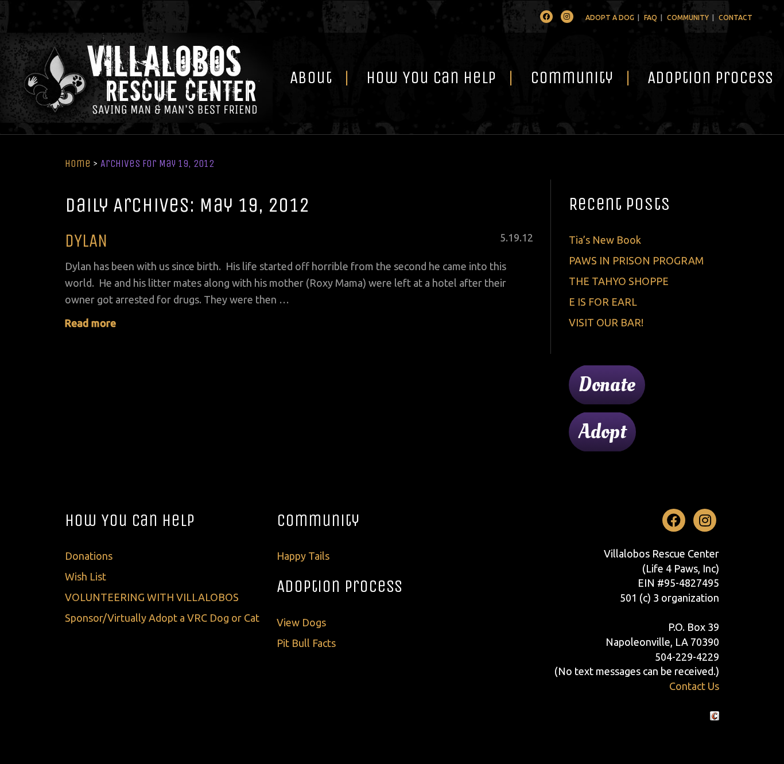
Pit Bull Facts (306, 643)
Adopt (602, 432)
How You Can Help (431, 77)
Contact (735, 17)
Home (78, 163)
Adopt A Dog (609, 17)
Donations (88, 556)
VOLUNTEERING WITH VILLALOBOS (152, 597)
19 (513, 237)
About (311, 77)
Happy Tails (303, 556)
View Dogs (301, 622)
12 (527, 237)
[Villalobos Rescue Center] (136, 78)
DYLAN (86, 240)
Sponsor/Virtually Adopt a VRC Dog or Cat (162, 617)
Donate (607, 385)
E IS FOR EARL (603, 301)
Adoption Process (339, 586)
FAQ (650, 17)
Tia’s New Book (605, 239)
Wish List (85, 576)
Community (688, 17)
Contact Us (694, 686)
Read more (90, 323)
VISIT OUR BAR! (606, 322)
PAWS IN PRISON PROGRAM (636, 260)
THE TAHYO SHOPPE (619, 281)
